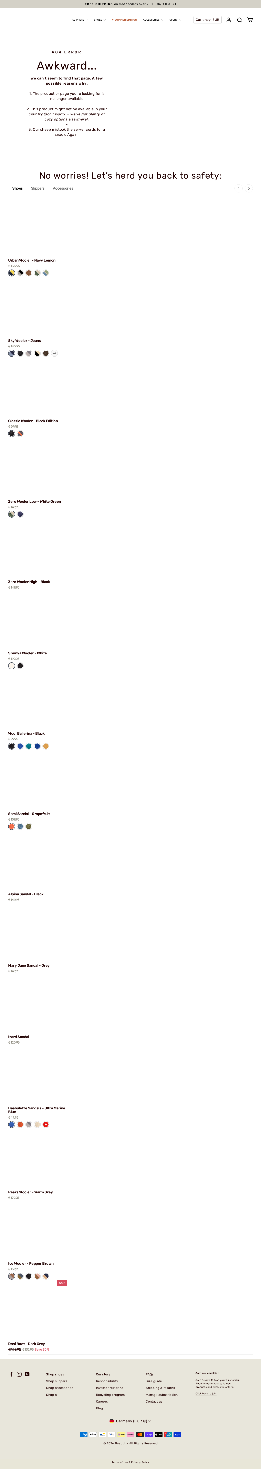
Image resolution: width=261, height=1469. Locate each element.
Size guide (154, 1381)
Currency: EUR (207, 20)
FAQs (150, 1374)
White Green (12, 514)
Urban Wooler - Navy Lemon (31, 260)
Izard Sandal (18, 1037)
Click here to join (206, 1393)
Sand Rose (37, 1276)
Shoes (17, 188)
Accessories (63, 188)
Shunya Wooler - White (27, 653)
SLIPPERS (78, 19)
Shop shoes (55, 1374)
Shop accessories (59, 1388)
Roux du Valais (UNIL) (46, 353)
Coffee (29, 273)
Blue (20, 746)
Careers (102, 1401)
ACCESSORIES (151, 19)
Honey (46, 746)
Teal (29, 746)
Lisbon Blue (20, 826)
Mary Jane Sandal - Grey (29, 965)
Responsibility (107, 1381)
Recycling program (110, 1395)
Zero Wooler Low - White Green (34, 501)
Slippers (38, 188)
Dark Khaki (29, 826)
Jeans (12, 353)
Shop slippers (56, 1381)
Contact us (154, 1401)
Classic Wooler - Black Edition (33, 421)
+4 (54, 353)
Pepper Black (20, 273)
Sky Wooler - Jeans (24, 340)
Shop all (52, 1395)
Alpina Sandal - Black (25, 894)
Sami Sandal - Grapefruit (29, 814)
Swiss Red (46, 1124)
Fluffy (37, 1124)
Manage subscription (162, 1395)
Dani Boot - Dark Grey (26, 1344)
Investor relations (109, 1388)
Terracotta (20, 1124)
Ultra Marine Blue (12, 1124)
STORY (173, 19)
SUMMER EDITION (126, 19)
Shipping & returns (160, 1388)
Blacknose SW (37, 353)
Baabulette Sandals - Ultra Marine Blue (36, 1110)
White (12, 665)
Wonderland (46, 273)
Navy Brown (46, 1276)
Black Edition (20, 353)
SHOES (98, 19)
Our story (103, 1374)
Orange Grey (20, 434)
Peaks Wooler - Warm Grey (30, 1192)
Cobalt (37, 746)
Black (20, 665)
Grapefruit (12, 826)
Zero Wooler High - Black (29, 582)
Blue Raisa (20, 1276)
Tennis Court (37, 273)
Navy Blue (20, 514)
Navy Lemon (12, 273)
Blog (99, 1408)
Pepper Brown (12, 1276)
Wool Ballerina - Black (26, 733)
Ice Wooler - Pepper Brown (31, 1263)
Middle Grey (29, 353)
